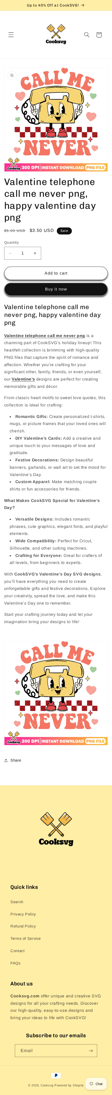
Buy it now (56, 289)
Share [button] (15, 760)
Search (16, 902)
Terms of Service (25, 938)
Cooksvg (47, 1085)
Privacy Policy (23, 914)
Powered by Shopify (69, 1085)
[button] (11, 35)
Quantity (11, 242)
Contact (17, 951)
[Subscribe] (91, 1050)
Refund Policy (23, 926)
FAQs (15, 963)
